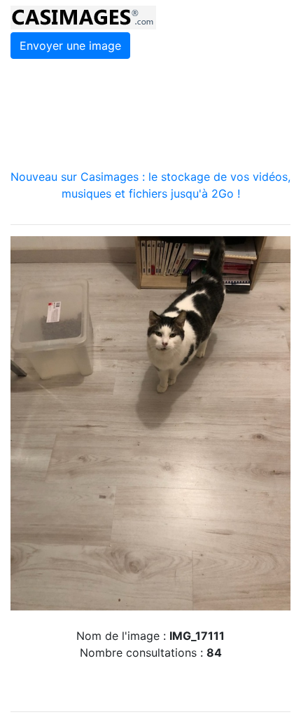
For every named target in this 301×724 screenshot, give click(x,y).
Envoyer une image (70, 46)
